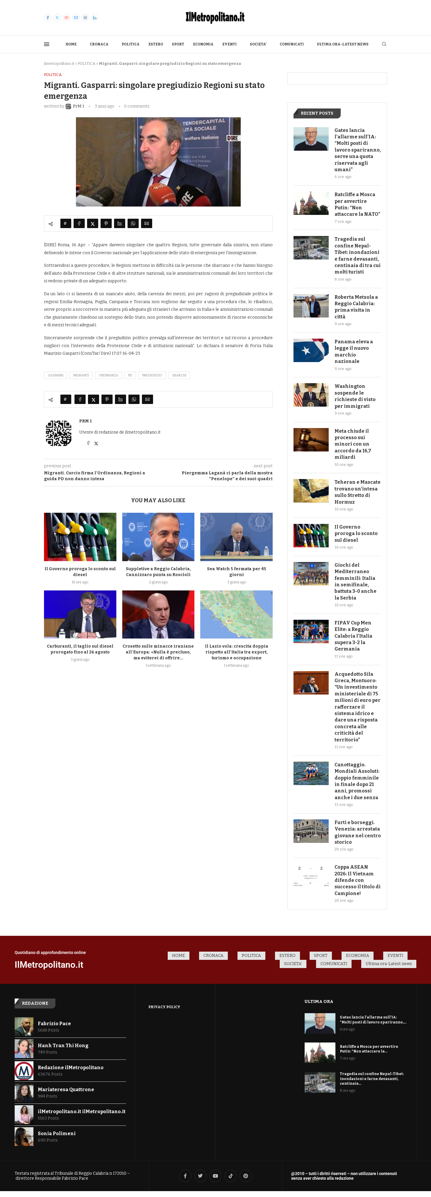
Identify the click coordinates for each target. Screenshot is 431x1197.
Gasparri (55, 375)
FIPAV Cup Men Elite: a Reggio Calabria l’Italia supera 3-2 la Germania (353, 636)
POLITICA (131, 44)
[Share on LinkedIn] (119, 223)
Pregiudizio (152, 375)
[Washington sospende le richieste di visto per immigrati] (311, 395)
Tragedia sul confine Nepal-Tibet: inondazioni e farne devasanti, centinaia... (372, 1079)
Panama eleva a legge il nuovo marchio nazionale (354, 351)
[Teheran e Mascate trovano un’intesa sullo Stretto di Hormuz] (311, 490)
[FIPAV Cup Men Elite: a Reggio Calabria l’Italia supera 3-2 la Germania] (311, 631)
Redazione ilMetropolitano (70, 1067)
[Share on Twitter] (92, 223)
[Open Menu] (46, 44)
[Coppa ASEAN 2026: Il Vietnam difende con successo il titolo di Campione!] (311, 875)
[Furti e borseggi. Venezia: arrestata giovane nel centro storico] (311, 831)
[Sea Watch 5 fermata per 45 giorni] (236, 537)
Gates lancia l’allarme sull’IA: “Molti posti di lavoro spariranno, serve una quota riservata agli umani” (358, 150)
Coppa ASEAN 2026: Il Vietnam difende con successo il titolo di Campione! (358, 880)
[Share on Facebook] (79, 223)
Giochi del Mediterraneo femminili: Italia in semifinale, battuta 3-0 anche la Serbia (355, 581)
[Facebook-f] (185, 1176)
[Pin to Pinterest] (106, 223)
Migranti (81, 375)
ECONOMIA (203, 44)
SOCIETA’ (258, 44)
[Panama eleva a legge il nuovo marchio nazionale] (311, 350)
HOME (71, 44)
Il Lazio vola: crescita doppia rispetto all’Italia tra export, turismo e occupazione (236, 652)
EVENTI (229, 44)
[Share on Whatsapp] (133, 223)
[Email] (76, 17)
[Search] (384, 44)
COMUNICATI (292, 44)
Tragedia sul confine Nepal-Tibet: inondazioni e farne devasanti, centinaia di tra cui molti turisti (358, 255)
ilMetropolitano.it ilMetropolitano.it (81, 1111)
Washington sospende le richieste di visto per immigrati (355, 396)
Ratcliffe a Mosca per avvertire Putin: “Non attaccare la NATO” (357, 204)
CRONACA (99, 44)
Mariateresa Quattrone (66, 1089)
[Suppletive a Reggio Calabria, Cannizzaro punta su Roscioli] (158, 537)
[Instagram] (85, 17)
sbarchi (179, 375)
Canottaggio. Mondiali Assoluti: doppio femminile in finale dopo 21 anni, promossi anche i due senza (357, 781)
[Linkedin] (95, 17)
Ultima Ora (319, 1001)
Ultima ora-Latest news (343, 44)
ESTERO (155, 44)
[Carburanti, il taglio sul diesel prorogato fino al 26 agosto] (80, 614)
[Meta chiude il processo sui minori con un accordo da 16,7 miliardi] (311, 439)
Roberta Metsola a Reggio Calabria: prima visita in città (356, 307)
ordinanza (108, 375)
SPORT (178, 44)
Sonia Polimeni (57, 1133)
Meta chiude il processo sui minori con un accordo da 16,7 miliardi (353, 444)
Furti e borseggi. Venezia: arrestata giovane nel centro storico (358, 832)
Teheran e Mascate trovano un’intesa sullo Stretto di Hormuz (358, 492)
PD (130, 375)
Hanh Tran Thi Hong (63, 1045)
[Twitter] (57, 17)
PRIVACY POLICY (164, 1007)
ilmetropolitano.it (59, 63)
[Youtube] (66, 17)
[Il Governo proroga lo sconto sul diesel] (80, 537)
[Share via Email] (146, 223)
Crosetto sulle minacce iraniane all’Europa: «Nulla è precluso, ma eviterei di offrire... (158, 652)
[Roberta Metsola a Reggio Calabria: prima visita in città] (311, 305)
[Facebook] (48, 17)
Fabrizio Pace (54, 1023)
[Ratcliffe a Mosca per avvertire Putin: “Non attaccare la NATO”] (311, 203)
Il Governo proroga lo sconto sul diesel (356, 533)
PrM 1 (85, 421)
